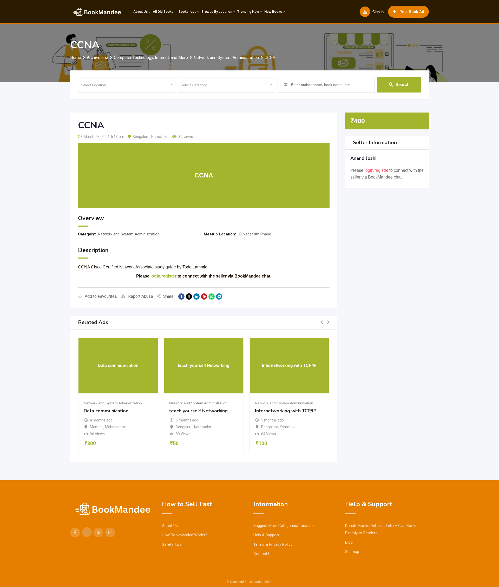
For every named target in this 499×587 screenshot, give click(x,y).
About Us (140, 12)
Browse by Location (216, 12)
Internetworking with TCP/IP (286, 411)
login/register (163, 276)
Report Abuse (140, 296)
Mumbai (96, 427)
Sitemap (352, 551)
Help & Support (266, 535)
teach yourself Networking (198, 411)
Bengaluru (141, 136)
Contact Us (263, 553)
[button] (321, 322)
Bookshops (187, 12)
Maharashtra (115, 427)
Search (403, 84)
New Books (273, 12)
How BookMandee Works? (184, 535)
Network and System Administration (129, 234)
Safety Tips (171, 544)
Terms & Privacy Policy (272, 544)
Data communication (106, 411)
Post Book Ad (411, 11)
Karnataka (159, 136)
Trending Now (248, 12)
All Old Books (163, 12)
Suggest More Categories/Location (283, 525)
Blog (349, 542)
